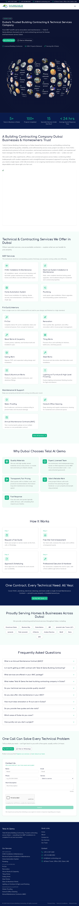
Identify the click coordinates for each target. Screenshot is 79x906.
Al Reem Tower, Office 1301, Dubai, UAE (65, 1)
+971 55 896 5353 (26, 1)
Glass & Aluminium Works (15, 375)
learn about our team (38, 754)
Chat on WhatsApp (26, 40)
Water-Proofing (11, 404)
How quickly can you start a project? (18, 722)
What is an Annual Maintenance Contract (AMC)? (23, 661)
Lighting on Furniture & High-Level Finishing (15, 884)
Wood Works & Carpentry (15, 339)
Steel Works (47, 357)
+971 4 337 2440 (12, 1)
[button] (8, 86)
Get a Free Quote (8, 40)
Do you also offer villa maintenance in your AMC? (24, 695)
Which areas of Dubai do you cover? (18, 715)
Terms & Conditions (62, 903)
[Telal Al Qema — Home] (13, 6)
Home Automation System (15, 292)
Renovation (47, 321)
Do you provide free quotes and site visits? (21, 708)
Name (7, 768)
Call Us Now (9, 749)
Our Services (45, 840)
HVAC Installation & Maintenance (18, 270)
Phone (7, 775)
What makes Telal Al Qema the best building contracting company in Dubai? (34, 681)
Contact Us (44, 837)
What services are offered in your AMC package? (23, 675)
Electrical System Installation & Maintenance (16, 856)
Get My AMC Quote (38, 598)
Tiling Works (48, 339)
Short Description (10, 782)
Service (42, 775)
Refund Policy (73, 903)
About (43, 834)
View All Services (38, 435)
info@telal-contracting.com (42, 1)
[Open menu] (75, 6)
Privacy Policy (51, 903)
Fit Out (7, 321)
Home (43, 832)
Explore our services (23, 754)
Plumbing (47, 292)
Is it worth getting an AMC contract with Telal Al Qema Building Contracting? (34, 668)
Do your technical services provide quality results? (24, 688)
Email (42, 768)
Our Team (44, 843)
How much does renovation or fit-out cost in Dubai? (25, 702)
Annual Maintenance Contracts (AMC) (20, 422)
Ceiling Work (10, 357)
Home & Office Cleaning (52, 404)
